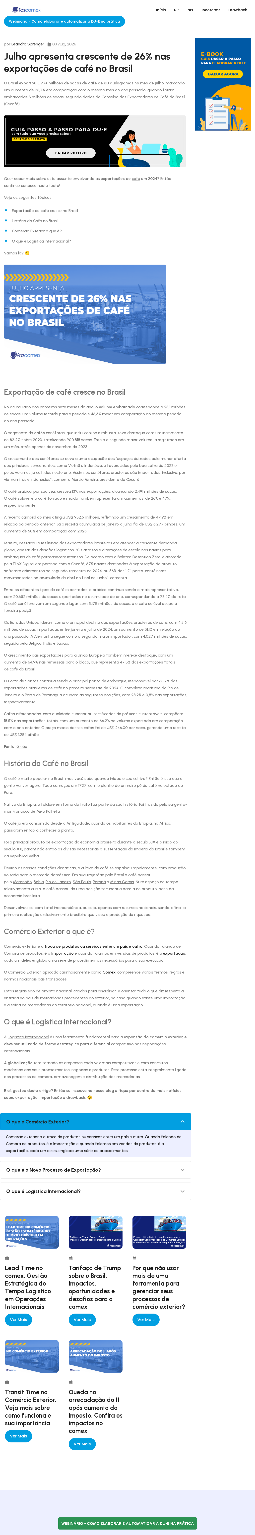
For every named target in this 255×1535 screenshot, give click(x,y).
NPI (177, 9)
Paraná (99, 881)
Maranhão (22, 881)
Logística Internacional (28, 1037)
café (136, 178)
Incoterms (211, 9)
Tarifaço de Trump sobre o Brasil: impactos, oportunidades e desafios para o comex (95, 1287)
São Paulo (82, 881)
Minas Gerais (122, 881)
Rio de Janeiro (58, 881)
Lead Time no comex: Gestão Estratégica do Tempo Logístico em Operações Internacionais (28, 1287)
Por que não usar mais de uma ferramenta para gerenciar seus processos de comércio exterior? (158, 1287)
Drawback (237, 9)
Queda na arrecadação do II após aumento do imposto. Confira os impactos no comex (96, 1411)
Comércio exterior (20, 946)
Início (161, 9)
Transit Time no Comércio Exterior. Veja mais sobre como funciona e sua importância (30, 1407)
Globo (21, 746)
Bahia (39, 881)
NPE (191, 9)
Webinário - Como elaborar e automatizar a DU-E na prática (64, 21)
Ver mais (18, 1320)
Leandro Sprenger (27, 44)
